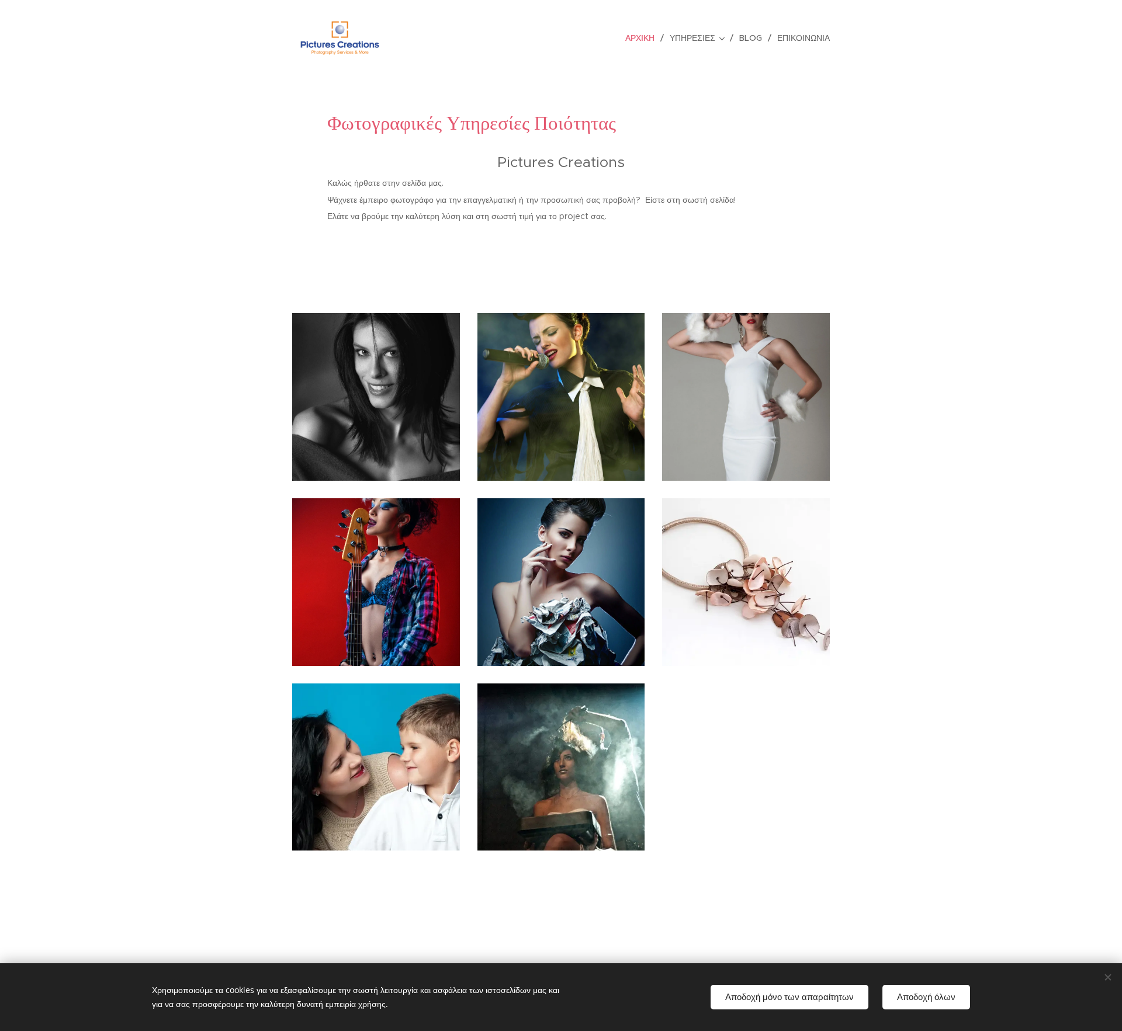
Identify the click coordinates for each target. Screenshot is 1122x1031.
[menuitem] (643, 38)
